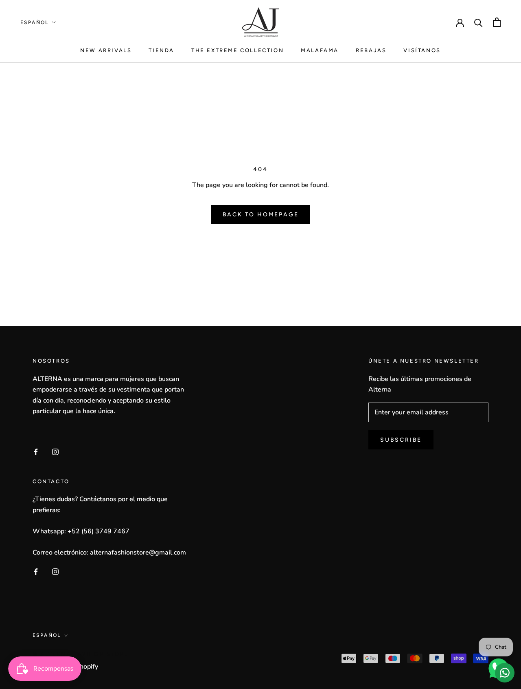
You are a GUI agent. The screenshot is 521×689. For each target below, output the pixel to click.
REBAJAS (371, 50)
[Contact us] (504, 672)
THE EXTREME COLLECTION (237, 50)
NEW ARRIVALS (105, 50)
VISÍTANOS (421, 50)
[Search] (478, 22)
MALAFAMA (320, 50)
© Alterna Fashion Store (81, 654)
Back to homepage (261, 214)
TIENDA (161, 50)
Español (34, 22)
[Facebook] (36, 451)
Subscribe (401, 439)
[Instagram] (55, 451)
